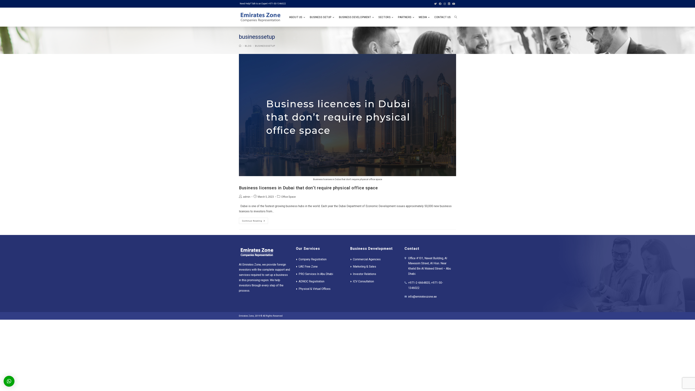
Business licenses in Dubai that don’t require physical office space (308, 187)
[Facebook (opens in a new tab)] (440, 4)
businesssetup (265, 46)
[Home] (240, 46)
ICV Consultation (363, 281)
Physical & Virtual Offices (314, 289)
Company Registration (313, 259)
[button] (9, 381)
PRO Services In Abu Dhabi (316, 274)
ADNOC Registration (311, 281)
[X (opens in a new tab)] (435, 4)
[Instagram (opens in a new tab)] (445, 4)
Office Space (288, 196)
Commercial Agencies (367, 259)
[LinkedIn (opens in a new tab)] (449, 4)
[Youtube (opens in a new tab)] (453, 4)
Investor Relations (364, 274)
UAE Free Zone (308, 266)
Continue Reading (255, 221)
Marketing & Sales (364, 266)
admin (246, 196)
